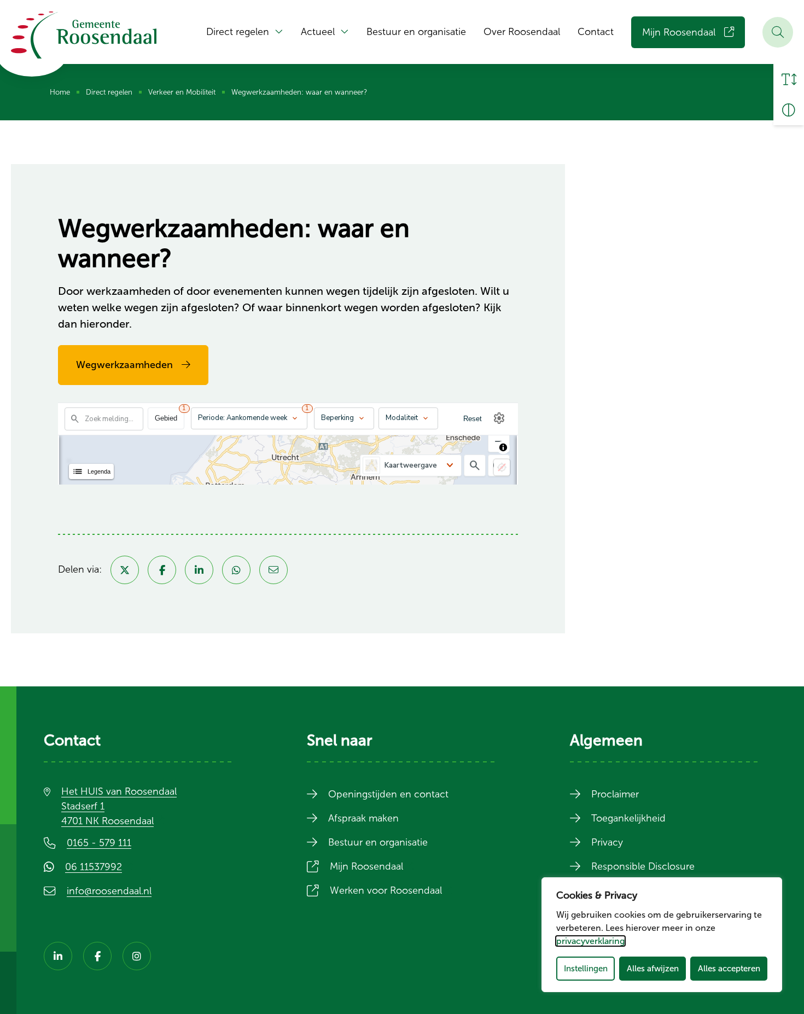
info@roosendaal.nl (109, 890)
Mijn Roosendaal (678, 32)
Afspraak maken (363, 818)
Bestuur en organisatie (416, 31)
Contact (596, 31)
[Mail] (273, 570)
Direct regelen (237, 31)
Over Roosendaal (521, 31)
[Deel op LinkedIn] (199, 570)
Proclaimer (615, 794)
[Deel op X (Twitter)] (124, 570)
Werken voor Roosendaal (393, 890)
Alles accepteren (729, 968)
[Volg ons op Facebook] (97, 956)
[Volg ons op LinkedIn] (58, 956)
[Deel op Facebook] (162, 570)
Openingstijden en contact (388, 794)
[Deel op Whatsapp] (236, 570)
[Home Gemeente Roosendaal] (83, 35)
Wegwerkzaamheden (124, 364)
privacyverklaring (590, 941)
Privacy (607, 842)
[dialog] (661, 934)
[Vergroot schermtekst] (788, 79)
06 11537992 (101, 866)
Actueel (318, 31)
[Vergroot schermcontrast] (788, 110)
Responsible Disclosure (643, 866)
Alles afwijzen (653, 968)
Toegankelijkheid (628, 818)
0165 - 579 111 (99, 842)
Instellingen (586, 968)
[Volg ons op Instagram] (137, 956)
